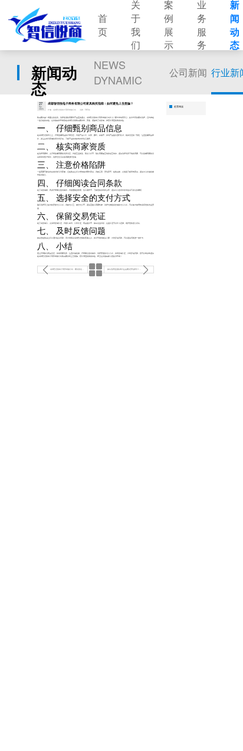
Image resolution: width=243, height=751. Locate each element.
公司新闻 (188, 72)
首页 (102, 25)
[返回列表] (95, 269)
